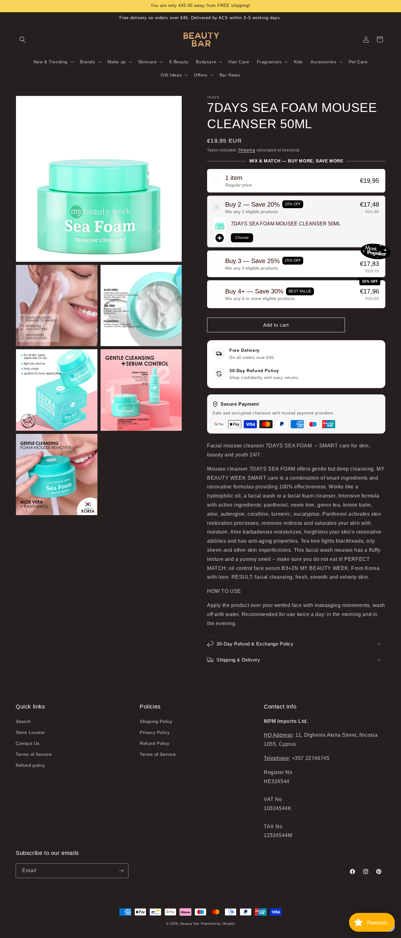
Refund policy (30, 765)
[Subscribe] (121, 870)
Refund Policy (154, 743)
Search (23, 721)
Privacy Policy (154, 732)
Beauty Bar (190, 923)
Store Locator (30, 732)
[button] (22, 39)
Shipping (246, 150)
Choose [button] (242, 237)
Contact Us (27, 743)
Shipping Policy (156, 721)
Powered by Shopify (218, 923)
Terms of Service (34, 754)
